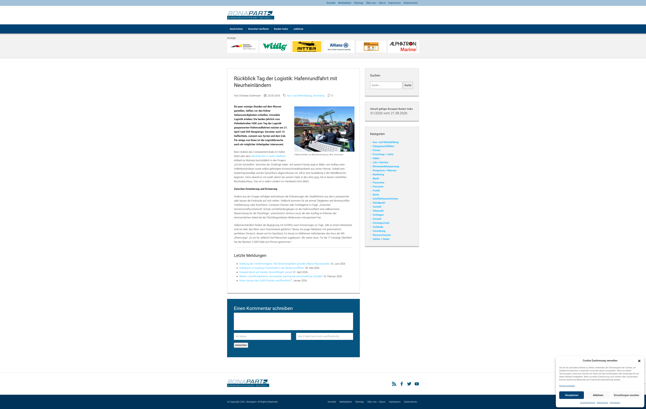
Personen (378, 186)
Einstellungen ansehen (626, 395)
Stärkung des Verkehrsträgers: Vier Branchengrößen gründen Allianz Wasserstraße (284, 263)
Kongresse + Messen (384, 170)
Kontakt (331, 2)
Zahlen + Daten (381, 239)
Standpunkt (379, 202)
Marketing (378, 174)
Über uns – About (376, 2)
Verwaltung (379, 230)
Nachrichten (236, 29)
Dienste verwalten (567, 386)
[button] (639, 360)
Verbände (378, 226)
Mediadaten (344, 2)
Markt (376, 178)
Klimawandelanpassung (386, 166)
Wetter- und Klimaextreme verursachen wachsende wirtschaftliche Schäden (281, 276)
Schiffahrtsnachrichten (385, 198)
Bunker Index (281, 29)
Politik (376, 190)
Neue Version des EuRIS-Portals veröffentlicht (264, 280)
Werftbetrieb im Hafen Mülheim (268, 156)
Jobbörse (298, 29)
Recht (376, 194)
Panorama (319, 95)
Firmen (376, 150)
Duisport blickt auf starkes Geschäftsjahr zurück (265, 272)
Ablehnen (598, 395)
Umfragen (378, 214)
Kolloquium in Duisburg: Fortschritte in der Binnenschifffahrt (271, 267)
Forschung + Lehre (383, 154)
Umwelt (377, 218)
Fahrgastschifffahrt (383, 146)
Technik (377, 206)
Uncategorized (381, 222)
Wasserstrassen (382, 235)
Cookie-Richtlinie (587, 402)
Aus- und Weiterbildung (299, 95)
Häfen (376, 158)
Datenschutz (602, 402)
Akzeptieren (571, 395)
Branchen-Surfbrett (258, 29)
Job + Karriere (380, 162)
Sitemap (358, 2)
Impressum (615, 402)
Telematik (378, 210)
